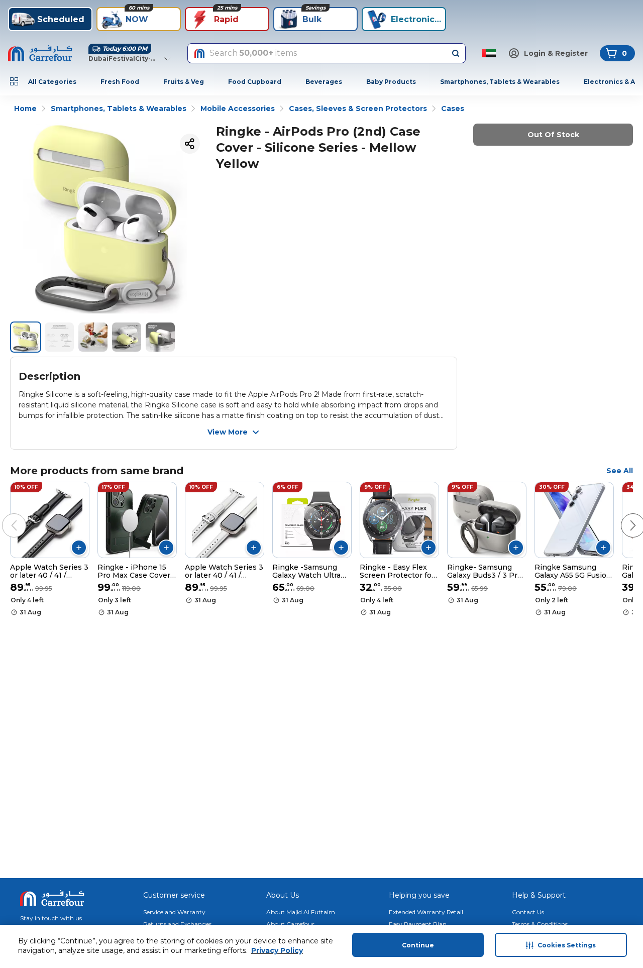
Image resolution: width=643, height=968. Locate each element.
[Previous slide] (4, 515)
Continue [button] (418, 945)
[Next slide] (623, 515)
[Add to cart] (79, 548)
